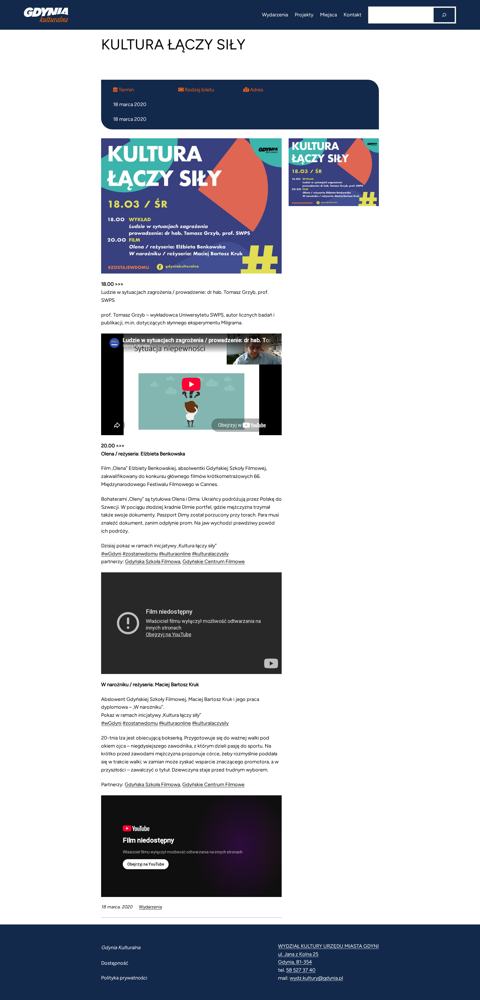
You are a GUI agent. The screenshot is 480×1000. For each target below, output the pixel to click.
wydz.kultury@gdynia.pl (316, 978)
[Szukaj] (444, 15)
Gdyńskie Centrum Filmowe (213, 561)
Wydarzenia (150, 906)
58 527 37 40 (301, 970)
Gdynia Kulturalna (120, 947)
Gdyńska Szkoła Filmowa (152, 561)
